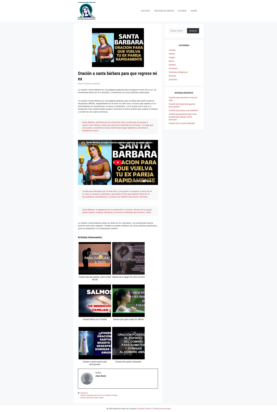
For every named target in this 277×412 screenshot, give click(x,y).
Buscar (193, 31)
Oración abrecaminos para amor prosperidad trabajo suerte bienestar (183, 117)
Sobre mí (149, 409)
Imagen (194, 11)
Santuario (173, 79)
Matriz (171, 61)
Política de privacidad (162, 409)
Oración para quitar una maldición (183, 110)
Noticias (172, 65)
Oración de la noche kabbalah (182, 123)
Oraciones (145, 11)
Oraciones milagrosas (164, 11)
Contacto (141, 409)
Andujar (172, 50)
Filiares (172, 54)
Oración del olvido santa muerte (91, 397)
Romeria (172, 76)
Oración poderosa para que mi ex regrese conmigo (98, 395)
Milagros (182, 11)
